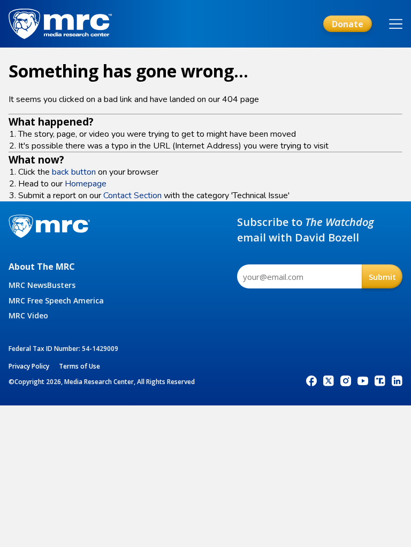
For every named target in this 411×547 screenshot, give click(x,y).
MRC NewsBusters (42, 285)
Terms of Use (79, 366)
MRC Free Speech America (56, 300)
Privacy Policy (29, 366)
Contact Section (132, 195)
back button (74, 172)
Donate (347, 24)
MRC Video (28, 315)
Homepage (85, 184)
